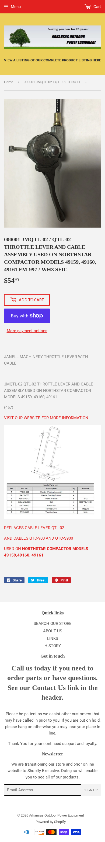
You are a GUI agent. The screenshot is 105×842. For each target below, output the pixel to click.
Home (8, 82)
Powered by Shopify (51, 822)
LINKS (52, 638)
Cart (96, 6)
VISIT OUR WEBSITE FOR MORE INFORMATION (46, 418)
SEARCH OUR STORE (53, 623)
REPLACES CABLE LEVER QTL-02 (34, 527)
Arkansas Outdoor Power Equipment (56, 815)
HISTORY (52, 645)
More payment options (27, 330)
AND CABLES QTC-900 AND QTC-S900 (38, 538)
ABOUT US (52, 631)
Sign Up (91, 790)
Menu (16, 6)
